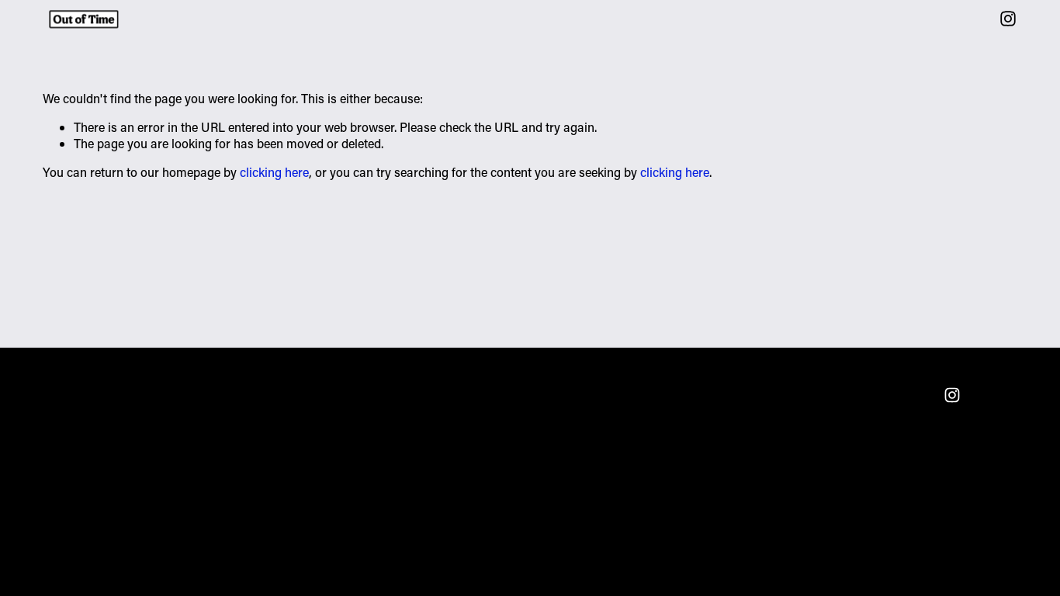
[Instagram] (1008, 18)
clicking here (274, 172)
